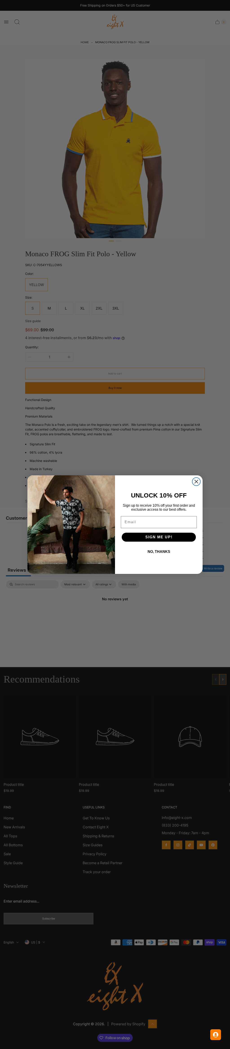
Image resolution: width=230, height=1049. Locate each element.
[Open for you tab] (215, 1034)
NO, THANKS (159, 552)
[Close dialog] (196, 482)
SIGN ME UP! (158, 537)
